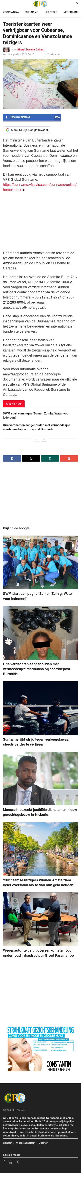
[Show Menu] (4, 3)
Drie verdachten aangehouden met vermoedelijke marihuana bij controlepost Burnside (36, 427)
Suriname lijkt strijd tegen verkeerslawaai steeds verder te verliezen (36, 742)
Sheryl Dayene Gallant (30, 49)
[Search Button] (77, 3)
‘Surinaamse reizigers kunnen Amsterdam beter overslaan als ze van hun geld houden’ (38, 882)
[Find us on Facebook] (4, 1162)
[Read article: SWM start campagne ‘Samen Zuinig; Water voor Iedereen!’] (40, 562)
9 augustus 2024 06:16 (21, 54)
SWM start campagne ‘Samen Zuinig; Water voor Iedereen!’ (36, 415)
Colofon (43, 1143)
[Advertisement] (40, 220)
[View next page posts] (44, 439)
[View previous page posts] (37, 439)
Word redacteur (25, 1143)
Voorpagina (11, 12)
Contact (7, 1143)
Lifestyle (51, 12)
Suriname (31, 12)
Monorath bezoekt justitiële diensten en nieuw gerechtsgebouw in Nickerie (40, 812)
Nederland (71, 12)
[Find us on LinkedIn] (10, 1162)
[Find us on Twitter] (17, 1162)
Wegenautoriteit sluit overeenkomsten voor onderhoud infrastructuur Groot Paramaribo (38, 953)
